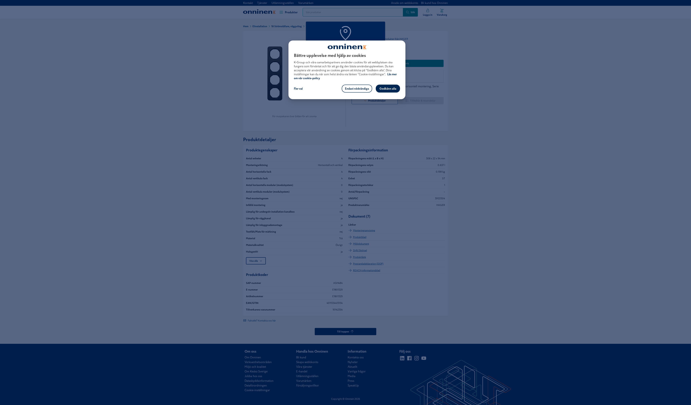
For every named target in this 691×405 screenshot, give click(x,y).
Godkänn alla (388, 88)
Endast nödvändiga (357, 88)
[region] (346, 69)
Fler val (298, 88)
